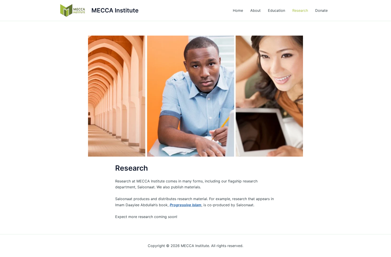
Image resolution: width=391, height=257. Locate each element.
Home (238, 10)
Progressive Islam (185, 205)
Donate (321, 10)
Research (300, 10)
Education (276, 10)
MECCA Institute (114, 10)
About (255, 10)
